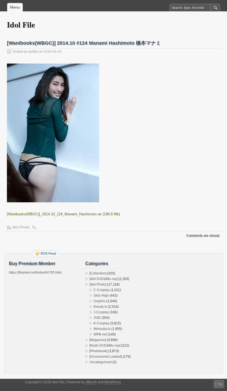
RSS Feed (48, 254)
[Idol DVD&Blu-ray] (103, 279)
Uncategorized (100, 362)
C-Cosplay (102, 290)
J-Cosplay (101, 312)
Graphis (99, 301)
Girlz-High (101, 295)
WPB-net (100, 334)
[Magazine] (97, 340)
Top (220, 384)
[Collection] (97, 273)
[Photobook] (98, 351)
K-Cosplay (101, 323)
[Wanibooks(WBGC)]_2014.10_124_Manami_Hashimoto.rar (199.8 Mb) (63, 214)
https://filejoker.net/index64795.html (35, 272)
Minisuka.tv (102, 329)
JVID (97, 318)
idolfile (33, 52)
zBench (91, 382)
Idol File (21, 24)
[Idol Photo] (20, 227)
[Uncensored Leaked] (105, 357)
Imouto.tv (100, 307)
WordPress (112, 382)
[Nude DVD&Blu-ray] (104, 345)
